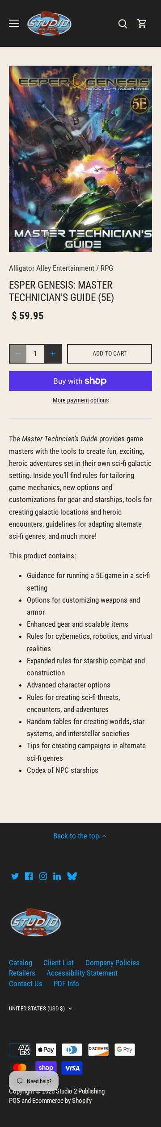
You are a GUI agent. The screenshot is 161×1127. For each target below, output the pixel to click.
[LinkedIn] (57, 876)
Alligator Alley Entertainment (51, 268)
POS (14, 1101)
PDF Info (66, 983)
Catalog (20, 962)
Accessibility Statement (82, 972)
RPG (107, 268)
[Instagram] (43, 876)
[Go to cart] (142, 23)
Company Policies (112, 962)
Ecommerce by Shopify (62, 1101)
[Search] (122, 23)
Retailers (22, 972)
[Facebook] (29, 876)
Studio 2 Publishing (80, 1091)
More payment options (81, 400)
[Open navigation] (14, 23)
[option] (80, 159)
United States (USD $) (37, 1008)
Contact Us (25, 983)
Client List (58, 962)
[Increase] (52, 353)
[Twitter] (15, 876)
